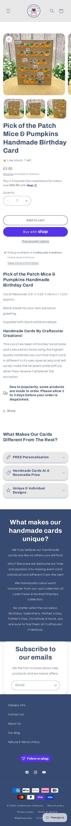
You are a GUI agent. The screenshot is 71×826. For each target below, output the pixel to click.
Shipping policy (24, 818)
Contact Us (16, 714)
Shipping (8, 174)
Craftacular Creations (30, 806)
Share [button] (11, 410)
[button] (8, 10)
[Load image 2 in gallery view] (35, 109)
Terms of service (48, 812)
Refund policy (56, 806)
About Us (14, 723)
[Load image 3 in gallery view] (57, 109)
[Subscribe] (55, 685)
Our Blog (14, 732)
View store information (23, 263)
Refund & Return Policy (24, 742)
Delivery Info (16, 705)
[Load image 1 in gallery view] (14, 109)
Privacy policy (25, 812)
